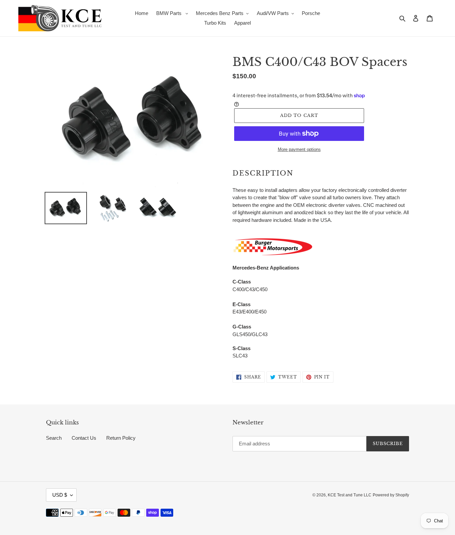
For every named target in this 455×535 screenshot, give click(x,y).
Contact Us (84, 438)
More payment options (299, 149)
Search (54, 438)
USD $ (59, 495)
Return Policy (121, 438)
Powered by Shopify (391, 495)
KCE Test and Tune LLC (349, 495)
